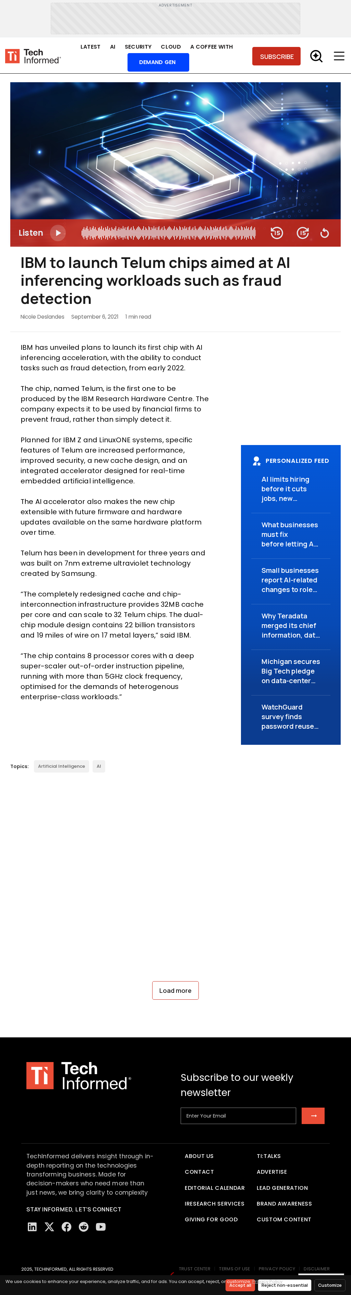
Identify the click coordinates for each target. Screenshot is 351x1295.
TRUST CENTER (195, 1269)
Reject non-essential (285, 1285)
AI (113, 47)
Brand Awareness (284, 1204)
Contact (199, 1172)
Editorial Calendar (215, 1188)
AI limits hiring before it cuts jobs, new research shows (288, 493)
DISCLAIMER (317, 1269)
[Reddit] (83, 1227)
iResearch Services (215, 1204)
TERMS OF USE (234, 1269)
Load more (175, 990)
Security (138, 47)
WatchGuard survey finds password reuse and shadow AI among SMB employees (288, 731)
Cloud (171, 47)
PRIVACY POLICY (277, 1269)
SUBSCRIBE (277, 56)
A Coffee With (211, 47)
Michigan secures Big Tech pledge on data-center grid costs (291, 676)
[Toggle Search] (316, 56)
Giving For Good (211, 1219)
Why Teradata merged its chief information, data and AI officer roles (290, 635)
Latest (91, 47)
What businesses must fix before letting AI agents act (290, 539)
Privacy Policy (267, 1281)
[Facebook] (66, 1227)
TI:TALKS (269, 1156)
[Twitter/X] (49, 1227)
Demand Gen (157, 62)
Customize (330, 1285)
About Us (199, 1156)
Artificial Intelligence (61, 766)
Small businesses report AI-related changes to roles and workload (290, 585)
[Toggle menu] (340, 56)
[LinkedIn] (32, 1227)
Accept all (240, 1285)
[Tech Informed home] (33, 56)
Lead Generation (282, 1188)
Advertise (272, 1172)
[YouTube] (101, 1227)
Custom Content (284, 1219)
